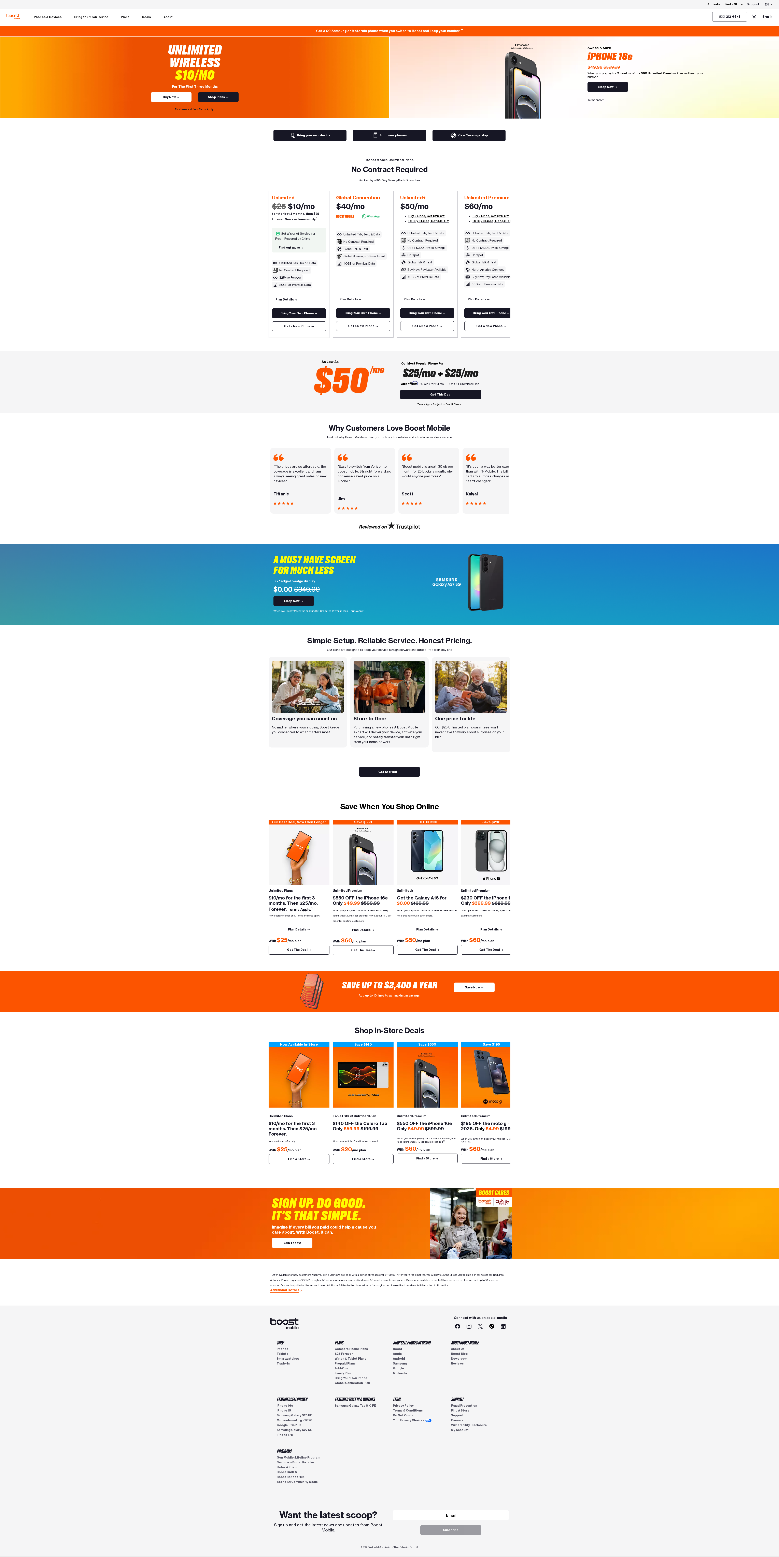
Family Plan (343, 1373)
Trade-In (283, 1363)
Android (399, 1358)
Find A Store (460, 1410)
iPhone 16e (285, 1405)
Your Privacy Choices (408, 1420)
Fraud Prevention (464, 1405)
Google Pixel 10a (289, 1425)
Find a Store (733, 4)
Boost (397, 1349)
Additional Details (284, 1290)
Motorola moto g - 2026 (294, 1420)
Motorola (400, 1373)
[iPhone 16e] (363, 854)
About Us (458, 1349)
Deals (146, 17)
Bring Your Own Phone (351, 1378)
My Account (460, 1430)
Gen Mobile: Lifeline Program (298, 1457)
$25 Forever (344, 1354)
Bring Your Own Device (91, 17)
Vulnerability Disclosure (469, 1425)
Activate (713, 4)
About (168, 17)
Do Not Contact (405, 1415)
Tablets (282, 1354)
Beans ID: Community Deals (297, 1482)
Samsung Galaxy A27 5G (294, 1430)
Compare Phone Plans (351, 1349)
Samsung (400, 1363)
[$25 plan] (299, 854)
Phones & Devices (48, 17)
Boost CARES (287, 1472)
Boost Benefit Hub (290, 1477)
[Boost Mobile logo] (13, 16)
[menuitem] (48, 16)
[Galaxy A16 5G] (427, 854)
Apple (397, 1354)
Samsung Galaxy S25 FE (294, 1415)
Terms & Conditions (408, 1410)
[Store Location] (299, 1077)
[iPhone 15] (491, 854)
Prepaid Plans (345, 1363)
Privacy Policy (403, 1405)
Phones (282, 1349)
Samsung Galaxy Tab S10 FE (355, 1405)
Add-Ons (341, 1368)
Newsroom (459, 1358)
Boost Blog (459, 1354)
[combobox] (769, 4)
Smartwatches (288, 1358)
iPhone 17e (285, 1435)
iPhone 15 (284, 1410)
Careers (457, 1420)
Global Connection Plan (352, 1383)
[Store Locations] (363, 1077)
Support (753, 4)
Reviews (457, 1363)
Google (398, 1368)
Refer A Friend (287, 1467)
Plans (125, 17)
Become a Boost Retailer (295, 1462)
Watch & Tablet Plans (350, 1358)
